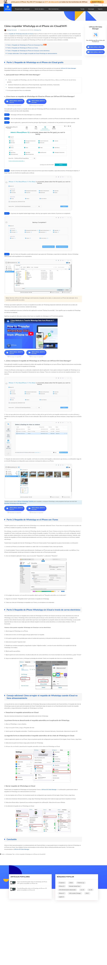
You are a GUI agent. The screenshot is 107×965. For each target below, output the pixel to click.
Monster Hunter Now (74, 886)
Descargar (91, 9)
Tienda (82, 9)
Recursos (96, 5)
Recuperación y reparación (22, 9)
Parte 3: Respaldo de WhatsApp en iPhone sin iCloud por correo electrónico (28, 50)
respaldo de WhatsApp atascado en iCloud (21, 33)
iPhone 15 (61, 886)
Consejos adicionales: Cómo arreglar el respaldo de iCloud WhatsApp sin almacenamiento (32, 53)
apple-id (61, 897)
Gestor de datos (39, 9)
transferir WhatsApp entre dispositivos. (15, 503)
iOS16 (71, 882)
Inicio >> (4, 854)
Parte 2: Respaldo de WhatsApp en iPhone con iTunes (22, 48)
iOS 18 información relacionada (67, 889)
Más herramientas (53, 9)
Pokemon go (81, 882)
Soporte (100, 9)
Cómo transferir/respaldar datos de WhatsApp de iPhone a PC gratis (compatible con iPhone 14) (32, 882)
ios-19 (82, 889)
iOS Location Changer (75, 893)
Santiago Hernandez (12, 30)
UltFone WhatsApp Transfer (25, 501)
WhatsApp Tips (37, 30)
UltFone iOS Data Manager (68, 68)
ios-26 (90, 889)
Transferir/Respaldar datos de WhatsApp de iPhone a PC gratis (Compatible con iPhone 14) (32, 889)
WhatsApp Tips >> (11, 854)
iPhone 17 (61, 893)
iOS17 (87, 893)
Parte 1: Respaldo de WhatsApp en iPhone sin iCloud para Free (25, 45)
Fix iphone (61, 882)
